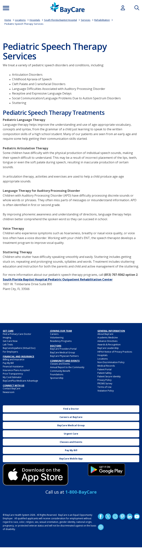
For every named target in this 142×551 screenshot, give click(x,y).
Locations (20, 20)
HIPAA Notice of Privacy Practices (114, 351)
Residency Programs (61, 341)
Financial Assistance (13, 366)
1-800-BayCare (81, 492)
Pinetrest (122, 516)
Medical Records (106, 365)
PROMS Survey (104, 383)
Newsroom (8, 392)
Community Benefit (60, 371)
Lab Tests (8, 344)
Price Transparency (13, 373)
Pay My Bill (8, 363)
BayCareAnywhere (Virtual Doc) (19, 348)
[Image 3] (35, 474)
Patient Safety (104, 373)
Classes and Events (60, 363)
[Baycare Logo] (67, 8)
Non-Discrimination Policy (110, 362)
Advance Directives (107, 341)
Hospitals (35, 20)
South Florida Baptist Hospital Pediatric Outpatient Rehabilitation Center (58, 279)
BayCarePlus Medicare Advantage (20, 380)
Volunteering (56, 337)
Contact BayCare (11, 388)
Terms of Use (104, 387)
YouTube (137, 516)
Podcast (101, 527)
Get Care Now (10, 341)
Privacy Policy (104, 380)
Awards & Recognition (109, 344)
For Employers (10, 351)
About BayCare (105, 334)
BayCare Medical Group (62, 352)
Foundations (56, 374)
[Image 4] (106, 470)
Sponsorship (56, 378)
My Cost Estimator (12, 377)
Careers (54, 334)
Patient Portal (104, 369)
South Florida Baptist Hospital (60, 20)
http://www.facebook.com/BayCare (101, 516)
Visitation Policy (105, 390)
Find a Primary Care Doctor (17, 334)
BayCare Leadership (108, 348)
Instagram (115, 516)
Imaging (7, 337)
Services (85, 20)
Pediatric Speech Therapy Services (23, 23)
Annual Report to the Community (67, 367)
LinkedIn (130, 516)
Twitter (108, 516)
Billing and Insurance (13, 359)
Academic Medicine (107, 337)
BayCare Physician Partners (64, 356)
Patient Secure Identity (109, 376)
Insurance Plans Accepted (16, 370)
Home (7, 20)
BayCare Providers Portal (63, 348)
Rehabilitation (102, 20)
